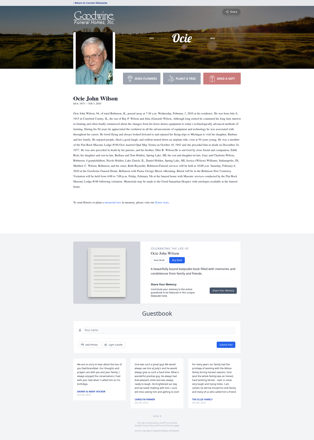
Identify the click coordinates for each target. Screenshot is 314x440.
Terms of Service (166, 425)
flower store (162, 202)
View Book (159, 260)
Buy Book (177, 260)
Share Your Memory (223, 290)
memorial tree (113, 202)
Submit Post (226, 344)
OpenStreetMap (160, 430)
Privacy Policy (148, 425)
